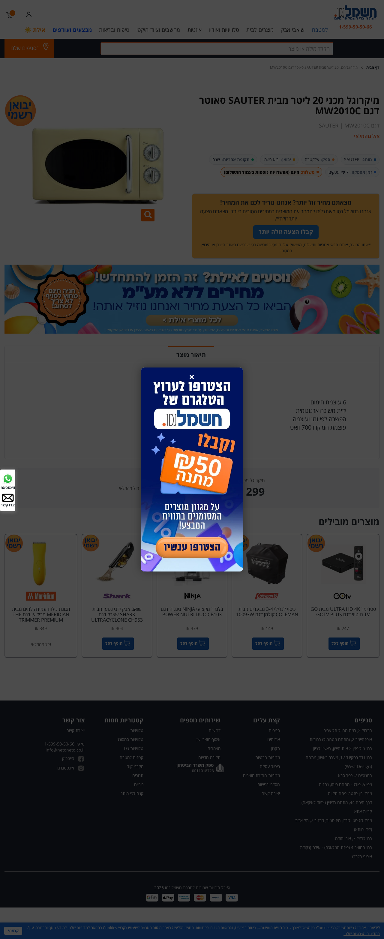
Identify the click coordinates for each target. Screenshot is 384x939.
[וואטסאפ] (8, 478)
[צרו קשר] (8, 497)
